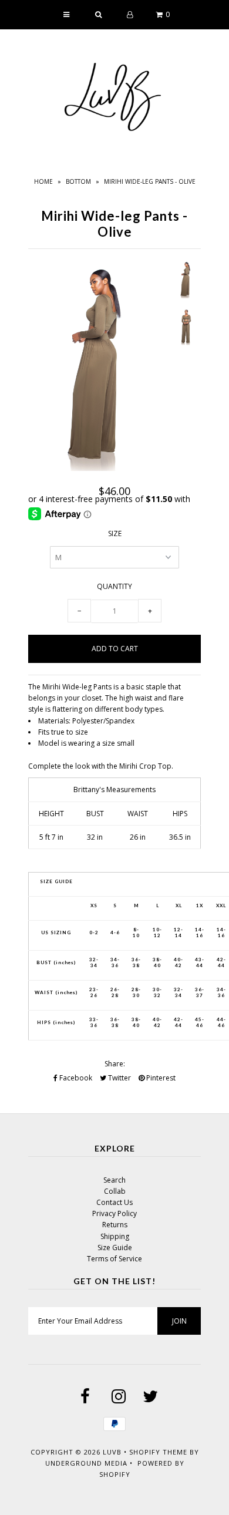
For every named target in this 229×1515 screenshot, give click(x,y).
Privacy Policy (114, 1213)
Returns (114, 1225)
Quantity (114, 586)
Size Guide (114, 1248)
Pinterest (160, 1078)
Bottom (78, 181)
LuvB (112, 1451)
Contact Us (114, 1202)
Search (114, 1180)
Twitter (118, 1078)
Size (115, 533)
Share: (115, 1064)
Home (43, 181)
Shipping (114, 1236)
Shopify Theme (158, 1451)
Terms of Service (114, 1259)
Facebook (75, 1078)
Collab (115, 1191)
